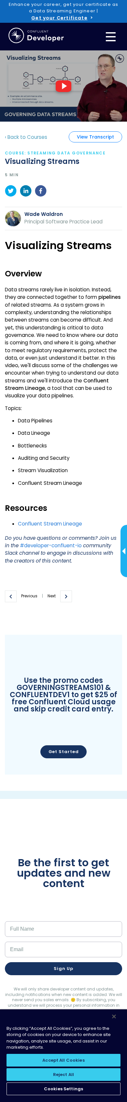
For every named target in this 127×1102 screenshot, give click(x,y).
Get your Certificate (59, 18)
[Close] (114, 1016)
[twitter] (11, 192)
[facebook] (41, 192)
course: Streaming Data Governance (55, 153)
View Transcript (95, 137)
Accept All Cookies (63, 1060)
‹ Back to (26, 137)
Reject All (63, 1074)
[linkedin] (26, 192)
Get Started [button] (64, 752)
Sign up (63, 968)
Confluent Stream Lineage (50, 523)
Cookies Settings (63, 1089)
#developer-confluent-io (51, 545)
